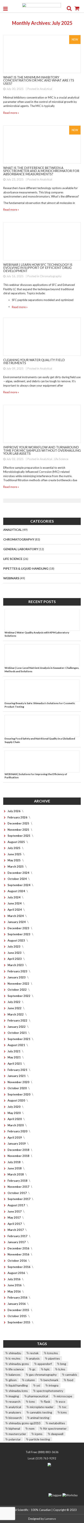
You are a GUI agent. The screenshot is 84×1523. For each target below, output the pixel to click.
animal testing (39, 1418)
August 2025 (17, 842)
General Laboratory (21, 549)
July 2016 (14, 1279)
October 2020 (17, 1088)
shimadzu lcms (18, 1391)
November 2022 (19, 983)
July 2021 (14, 1051)
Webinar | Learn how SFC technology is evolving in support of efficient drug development (37, 268)
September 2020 (19, 1094)
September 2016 (19, 1267)
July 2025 (14, 848)
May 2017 (14, 1217)
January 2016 (17, 1303)
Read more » (11, 112)
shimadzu (14, 1353)
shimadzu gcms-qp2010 (24, 1423)
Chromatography (51, 276)
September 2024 (19, 885)
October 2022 (17, 989)
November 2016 (19, 1254)
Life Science (61, 459)
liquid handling (18, 1385)
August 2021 (17, 1045)
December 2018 (19, 1150)
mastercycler (17, 1434)
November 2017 (19, 1186)
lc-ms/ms (14, 1358)
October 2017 (17, 1193)
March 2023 (16, 965)
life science (16, 1369)
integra (53, 1385)
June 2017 (15, 1211)
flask (46, 1401)
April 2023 (15, 958)
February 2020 (18, 1131)
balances (14, 1374)
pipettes (54, 1358)
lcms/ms (52, 1353)
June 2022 (15, 1008)
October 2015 (17, 1316)
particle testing (39, 1439)
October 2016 (17, 1260)
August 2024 (17, 891)
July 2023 (14, 946)
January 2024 (17, 922)
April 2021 (15, 1063)
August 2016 (17, 1273)
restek (34, 1353)
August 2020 (17, 1100)
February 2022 (18, 1020)
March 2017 (16, 1230)
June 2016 (15, 1285)
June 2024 (15, 903)
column (30, 1380)
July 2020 (14, 1106)
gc (34, 1369)
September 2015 (19, 1322)
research (14, 1401)
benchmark (50, 1380)
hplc (47, 1369)
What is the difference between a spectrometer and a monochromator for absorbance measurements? (41, 171)
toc (64, 1407)
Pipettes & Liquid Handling (26, 568)
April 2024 (15, 909)
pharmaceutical (37, 1396)
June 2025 (15, 854)
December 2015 (19, 1310)
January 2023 (17, 977)
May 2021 (14, 1057)
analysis (34, 1358)
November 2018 (19, 1156)
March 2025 (16, 866)
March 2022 (16, 1014)
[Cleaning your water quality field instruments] (42, 337)
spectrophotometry (49, 1391)
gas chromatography (42, 1374)
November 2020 (19, 1082)
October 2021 (17, 1032)
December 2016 (19, 1248)
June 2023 (15, 952)
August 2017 (17, 1205)
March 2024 (16, 916)
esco (61, 1401)
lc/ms (61, 1369)
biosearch (15, 1418)
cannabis (71, 1374)
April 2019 (15, 1137)
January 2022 (17, 1026)
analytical (14, 1407)
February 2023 (18, 971)
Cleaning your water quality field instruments (34, 361)
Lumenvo (50, 1518)
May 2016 (14, 1291)
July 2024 (14, 897)
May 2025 (14, 860)
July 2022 (14, 1002)
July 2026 (14, 811)
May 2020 (14, 1113)
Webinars (11, 578)
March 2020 (16, 1125)
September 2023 (19, 934)
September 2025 (19, 835)
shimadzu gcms (18, 1364)
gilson (12, 1380)
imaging (13, 1396)
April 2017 (15, 1223)
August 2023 (17, 940)
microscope (64, 1396)
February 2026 (18, 817)
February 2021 (18, 1070)
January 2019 (17, 1143)
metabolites (56, 1423)
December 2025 (19, 823)
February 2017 (18, 1236)
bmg (63, 1364)
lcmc (31, 1401)
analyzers (14, 1412)
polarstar (14, 1439)
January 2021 (17, 1076)
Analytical (46, 89)
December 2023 (19, 928)
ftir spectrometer (54, 1428)
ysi (38, 1385)
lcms (63, 1412)
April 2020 (15, 1119)
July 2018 (14, 1162)
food (69, 1380)
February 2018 (18, 1180)
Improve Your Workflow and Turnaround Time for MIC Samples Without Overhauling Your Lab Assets (42, 450)
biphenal (14, 1428)
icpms (38, 1434)
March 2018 (16, 1174)
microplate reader (41, 1407)
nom (31, 1428)
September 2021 (19, 1039)
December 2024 (19, 872)
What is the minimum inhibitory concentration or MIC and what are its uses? (38, 80)
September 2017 (19, 1199)
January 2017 (17, 1242)
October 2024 (17, 879)
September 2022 (19, 996)
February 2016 (18, 1297)
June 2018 (15, 1168)
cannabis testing (40, 1412)
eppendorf (44, 1364)
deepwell (56, 1434)
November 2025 (19, 829)
